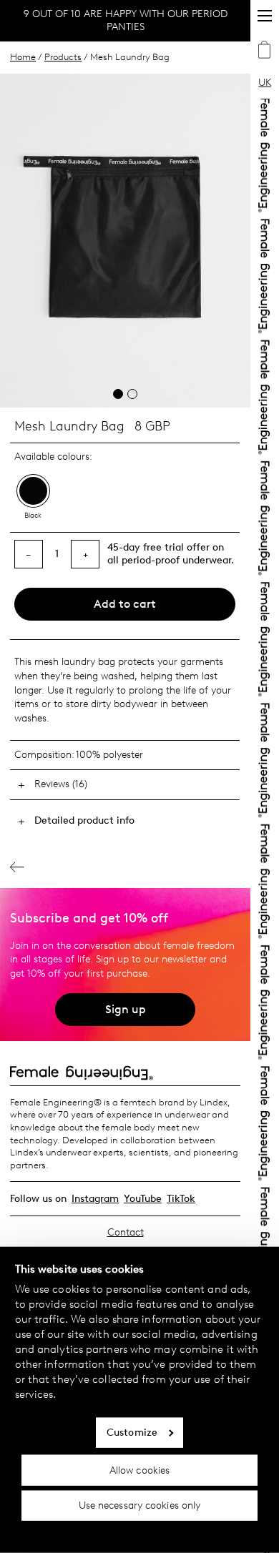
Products (63, 56)
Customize (132, 1432)
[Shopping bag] (264, 51)
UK (264, 83)
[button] (118, 394)
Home (23, 56)
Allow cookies (139, 1470)
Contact (125, 1232)
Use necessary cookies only (140, 1505)
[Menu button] (264, 15)
